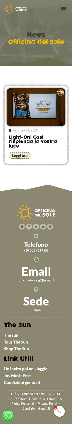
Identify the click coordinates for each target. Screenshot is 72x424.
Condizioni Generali (36, 408)
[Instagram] (29, 227)
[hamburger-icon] (63, 8)
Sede (36, 301)
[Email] (36, 259)
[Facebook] (22, 227)
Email (36, 271)
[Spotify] (50, 227)
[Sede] (36, 289)
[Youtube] (43, 227)
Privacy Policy (48, 404)
